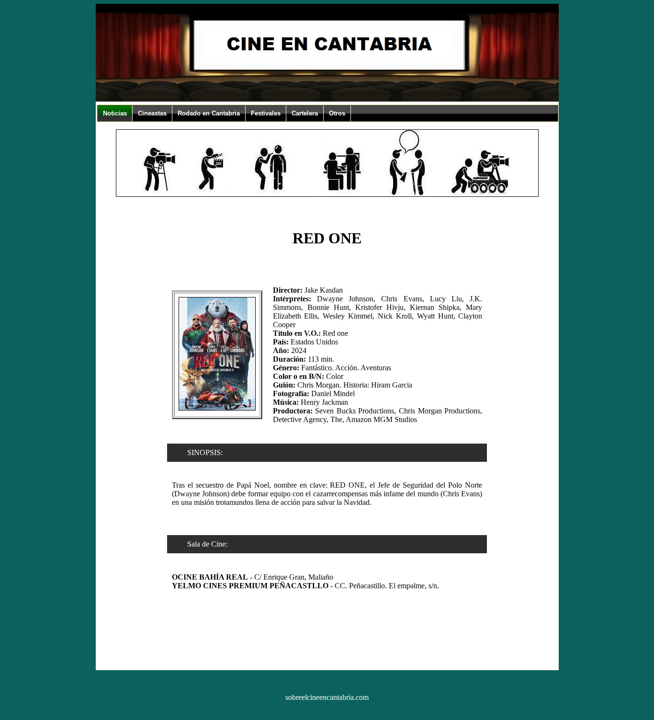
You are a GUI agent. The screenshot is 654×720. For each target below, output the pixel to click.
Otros (337, 113)
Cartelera (305, 113)
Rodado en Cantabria (209, 113)
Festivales (266, 113)
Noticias (115, 113)
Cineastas (152, 113)
